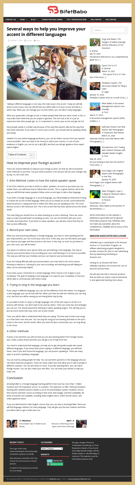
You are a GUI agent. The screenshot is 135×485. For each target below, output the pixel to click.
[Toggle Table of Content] (31, 155)
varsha (29, 40)
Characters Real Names (52, 19)
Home (22, 19)
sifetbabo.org (54, 479)
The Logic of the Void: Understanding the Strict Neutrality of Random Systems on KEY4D (23, 451)
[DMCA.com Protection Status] (55, 461)
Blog (33, 19)
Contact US (10, 19)
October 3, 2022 (16, 40)
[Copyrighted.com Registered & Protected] (55, 464)
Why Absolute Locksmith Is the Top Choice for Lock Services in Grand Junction (23, 461)
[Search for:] (109, 30)
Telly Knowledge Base (77, 19)
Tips (38, 40)
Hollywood (110, 19)
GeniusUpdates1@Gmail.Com (79, 479)
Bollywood (96, 19)
